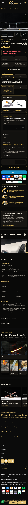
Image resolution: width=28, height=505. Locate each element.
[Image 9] (26, 29)
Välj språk (4, 464)
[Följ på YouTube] (12, 461)
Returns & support (5, 323)
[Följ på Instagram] (6, 461)
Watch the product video (14, 69)
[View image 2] (11, 34)
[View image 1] (4, 34)
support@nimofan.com (11, 479)
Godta (22, 502)
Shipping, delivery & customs (8, 318)
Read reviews (24, 39)
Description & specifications (8, 259)
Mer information (5, 503)
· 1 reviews (7, 39)
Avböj (13, 502)
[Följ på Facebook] (2, 461)
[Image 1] (19, 29)
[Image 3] (21, 29)
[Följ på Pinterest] (9, 461)
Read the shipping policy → (8, 225)
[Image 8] (25, 29)
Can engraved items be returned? (9, 436)
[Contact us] (2, 501)
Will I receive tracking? (7, 431)
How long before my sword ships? (9, 427)
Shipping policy (6, 155)
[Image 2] (20, 29)
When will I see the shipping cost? (9, 422)
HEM (2, 8)
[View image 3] (17, 34)
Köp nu (14, 172)
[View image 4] (24, 34)
